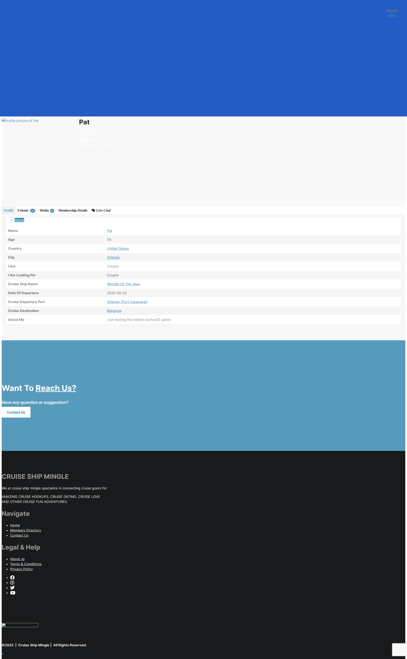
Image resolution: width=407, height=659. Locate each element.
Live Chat (103, 210)
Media (46, 210)
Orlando (113, 257)
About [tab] (19, 220)
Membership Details (73, 210)
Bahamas (114, 311)
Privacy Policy (21, 569)
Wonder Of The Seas (123, 284)
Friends (26, 210)
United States (118, 248)
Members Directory (25, 530)
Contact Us (16, 412)
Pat (109, 230)
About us (17, 559)
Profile (8, 210)
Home (15, 525)
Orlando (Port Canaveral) (127, 302)
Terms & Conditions (26, 564)
